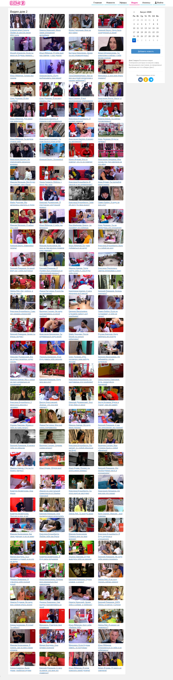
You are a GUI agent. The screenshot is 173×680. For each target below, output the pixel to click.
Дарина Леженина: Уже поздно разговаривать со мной (50, 604)
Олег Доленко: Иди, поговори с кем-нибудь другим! (79, 359)
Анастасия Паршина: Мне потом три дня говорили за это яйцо (110, 161)
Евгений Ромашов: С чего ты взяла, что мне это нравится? (50, 670)
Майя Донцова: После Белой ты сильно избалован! (78, 336)
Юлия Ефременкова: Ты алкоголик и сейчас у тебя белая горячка (109, 55)
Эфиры (123, 2)
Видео (134, 2)
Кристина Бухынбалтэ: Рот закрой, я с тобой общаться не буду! (81, 447)
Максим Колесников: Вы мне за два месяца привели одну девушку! (51, 247)
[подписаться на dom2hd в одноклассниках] (146, 79)
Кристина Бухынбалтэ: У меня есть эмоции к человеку (21, 404)
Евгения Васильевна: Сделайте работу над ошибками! (78, 313)
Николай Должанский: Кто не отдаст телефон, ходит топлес (21, 359)
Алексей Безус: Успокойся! (51, 159)
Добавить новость (146, 51)
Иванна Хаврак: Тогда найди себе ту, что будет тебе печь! (80, 270)
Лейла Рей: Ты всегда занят (81, 513)
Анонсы (146, 2)
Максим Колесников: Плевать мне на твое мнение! (78, 536)
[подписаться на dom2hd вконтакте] (140, 79)
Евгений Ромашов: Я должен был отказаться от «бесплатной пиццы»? (51, 270)
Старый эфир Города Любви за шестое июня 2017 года (20, 32)
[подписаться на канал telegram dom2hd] (151, 79)
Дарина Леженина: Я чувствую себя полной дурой (20, 581)
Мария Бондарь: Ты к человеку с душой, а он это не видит (22, 558)
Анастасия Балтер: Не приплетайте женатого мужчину (20, 161)
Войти (160, 2)
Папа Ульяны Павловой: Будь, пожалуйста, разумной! (109, 381)
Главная (98, 2)
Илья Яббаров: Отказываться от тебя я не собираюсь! (110, 647)
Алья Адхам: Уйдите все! (50, 468)
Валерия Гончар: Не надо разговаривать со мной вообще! (50, 313)
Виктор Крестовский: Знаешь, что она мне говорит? (48, 404)
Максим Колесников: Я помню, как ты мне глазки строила (21, 647)
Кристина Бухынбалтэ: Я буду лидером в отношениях (109, 536)
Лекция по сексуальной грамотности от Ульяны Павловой (49, 493)
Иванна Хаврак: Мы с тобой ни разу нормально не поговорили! (22, 381)
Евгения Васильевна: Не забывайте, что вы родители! (109, 359)
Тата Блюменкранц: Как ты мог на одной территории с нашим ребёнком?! (81, 77)
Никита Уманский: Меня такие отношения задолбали (50, 32)
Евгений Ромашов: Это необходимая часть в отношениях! (108, 470)
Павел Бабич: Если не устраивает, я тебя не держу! (108, 313)
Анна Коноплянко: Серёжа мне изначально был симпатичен (51, 581)
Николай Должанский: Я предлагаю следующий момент (50, 204)
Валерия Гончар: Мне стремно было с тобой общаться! (108, 447)
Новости (110, 2)
